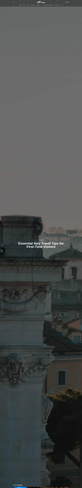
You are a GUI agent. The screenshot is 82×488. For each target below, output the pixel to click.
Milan (28, 5)
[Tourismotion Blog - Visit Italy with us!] (41, 2)
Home (20, 5)
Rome (24, 5)
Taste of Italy (57, 5)
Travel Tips (38, 5)
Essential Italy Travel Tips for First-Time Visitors (41, 245)
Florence (33, 5)
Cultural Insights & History (47, 5)
